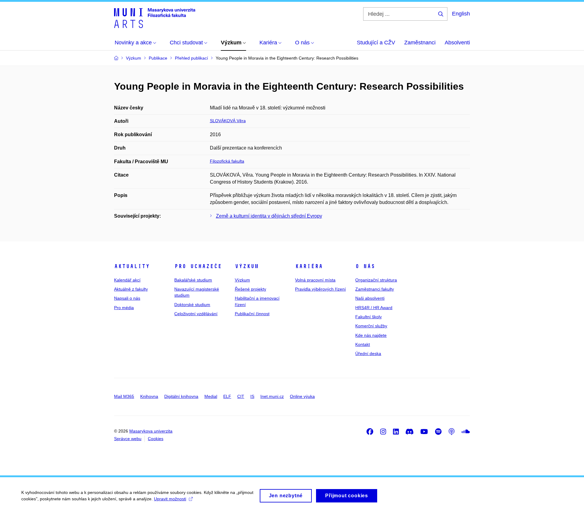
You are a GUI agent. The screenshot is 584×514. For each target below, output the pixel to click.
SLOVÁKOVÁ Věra (228, 120)
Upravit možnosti (170, 498)
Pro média (124, 307)
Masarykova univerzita (150, 431)
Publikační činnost (252, 313)
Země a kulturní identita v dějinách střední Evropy (269, 216)
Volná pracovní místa (315, 280)
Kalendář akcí (127, 280)
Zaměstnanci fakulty (374, 289)
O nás (365, 266)
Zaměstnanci (420, 43)
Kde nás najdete (371, 335)
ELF (227, 396)
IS (252, 396)
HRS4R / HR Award (373, 307)
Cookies (155, 438)
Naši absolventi (369, 298)
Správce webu (127, 438)
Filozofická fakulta (227, 161)
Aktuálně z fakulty (131, 289)
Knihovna (149, 396)
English (461, 14)
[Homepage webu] (154, 17)
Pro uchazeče (198, 266)
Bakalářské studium (193, 280)
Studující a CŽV (376, 43)
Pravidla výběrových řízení (320, 289)
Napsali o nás (127, 298)
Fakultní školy (368, 316)
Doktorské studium (192, 304)
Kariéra (309, 266)
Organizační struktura (376, 280)
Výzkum (247, 266)
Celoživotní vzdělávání (195, 313)
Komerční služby (371, 325)
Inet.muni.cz (272, 396)
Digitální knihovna (181, 396)
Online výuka (302, 396)
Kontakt (362, 344)
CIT (240, 396)
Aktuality (132, 266)
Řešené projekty (250, 289)
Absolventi (457, 43)
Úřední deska (368, 353)
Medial (210, 396)
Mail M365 (124, 396)
